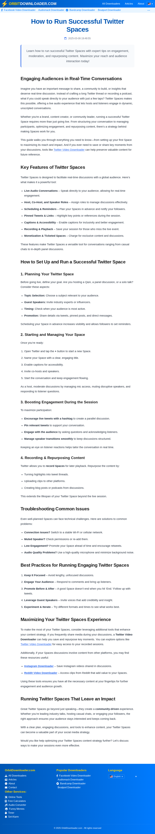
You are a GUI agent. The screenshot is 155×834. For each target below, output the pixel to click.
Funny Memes (16, 809)
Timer (11, 813)
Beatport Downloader (69, 787)
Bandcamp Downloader (73, 783)
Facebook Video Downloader (75, 775)
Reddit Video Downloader (40, 672)
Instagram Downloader (39, 666)
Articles (129, 3)
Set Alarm (13, 816)
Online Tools (15, 797)
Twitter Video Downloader (69, 149)
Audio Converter (17, 805)
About (141, 3)
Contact (12, 787)
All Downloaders (111, 3)
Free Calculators (17, 801)
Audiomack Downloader (71, 779)
